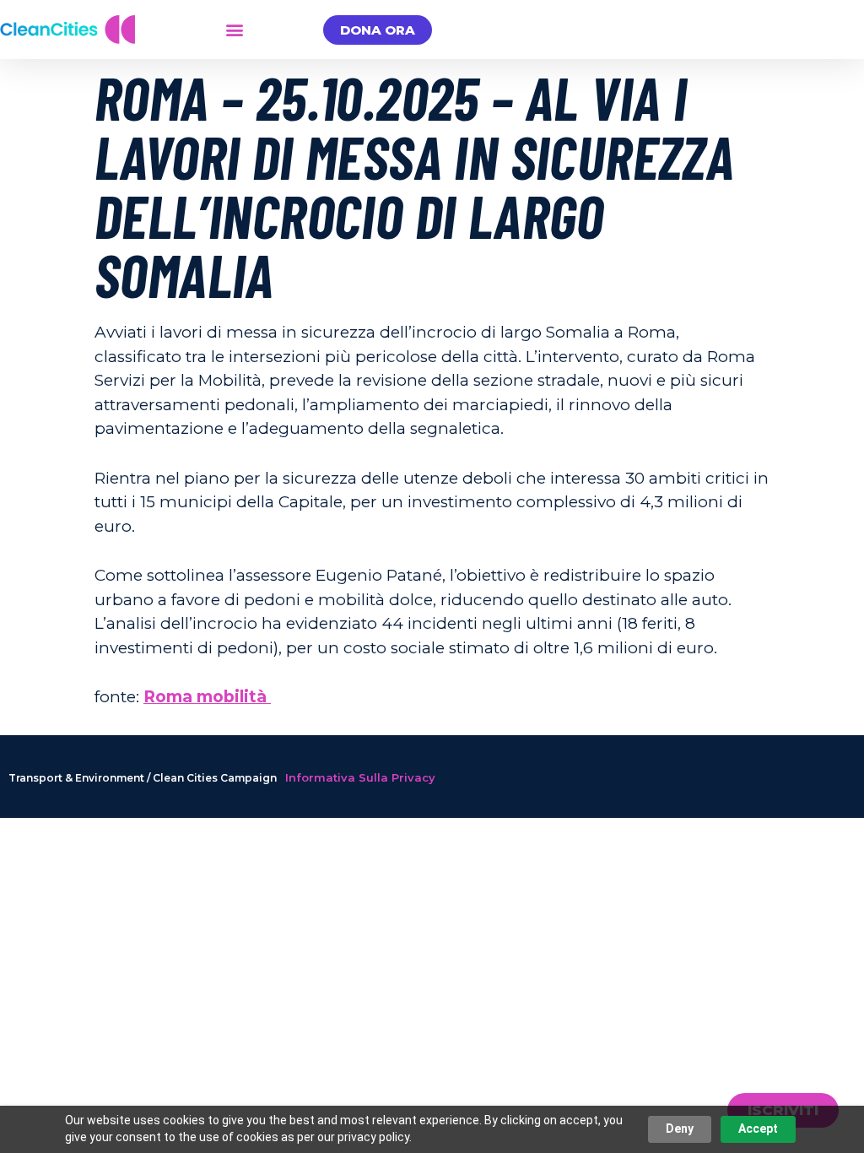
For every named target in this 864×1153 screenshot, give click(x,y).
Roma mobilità (207, 696)
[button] (235, 30)
